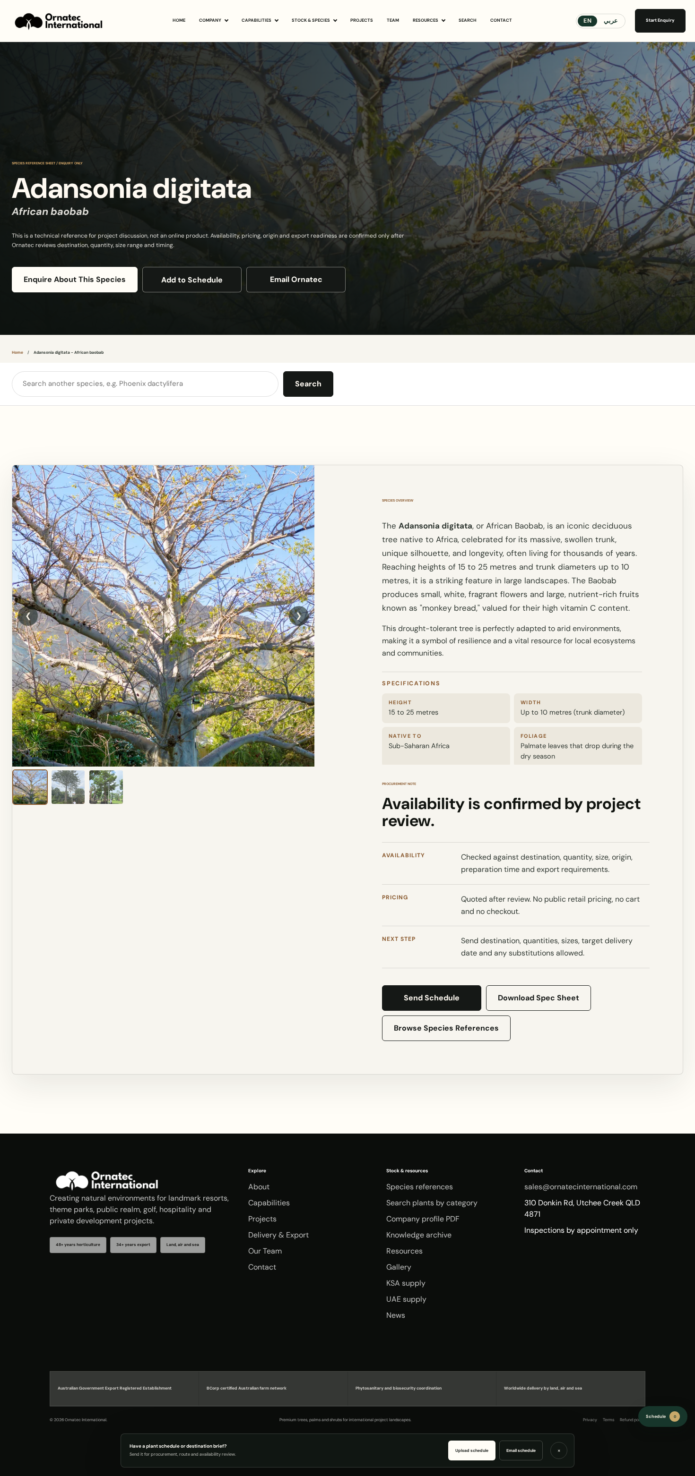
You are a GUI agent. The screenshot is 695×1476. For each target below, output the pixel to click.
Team (393, 20)
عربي (611, 21)
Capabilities (256, 20)
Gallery (398, 1267)
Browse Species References (446, 1028)
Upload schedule (471, 1450)
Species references (419, 1187)
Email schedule (521, 1450)
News (395, 1315)
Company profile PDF (423, 1219)
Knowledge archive (419, 1235)
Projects (361, 20)
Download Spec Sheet (538, 998)
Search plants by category (432, 1203)
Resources (425, 20)
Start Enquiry (660, 20)
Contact (501, 20)
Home (179, 20)
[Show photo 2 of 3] (68, 787)
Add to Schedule (192, 280)
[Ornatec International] (59, 21)
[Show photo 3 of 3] (106, 787)
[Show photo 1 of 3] (30, 787)
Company (210, 20)
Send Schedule (432, 998)
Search (468, 20)
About (258, 1187)
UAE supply (406, 1299)
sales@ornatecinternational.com (580, 1187)
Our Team (265, 1251)
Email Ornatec (296, 279)
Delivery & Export (278, 1235)
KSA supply (406, 1283)
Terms (608, 1420)
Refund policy (632, 1420)
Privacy (590, 1420)
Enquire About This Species (75, 279)
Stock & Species (311, 20)
